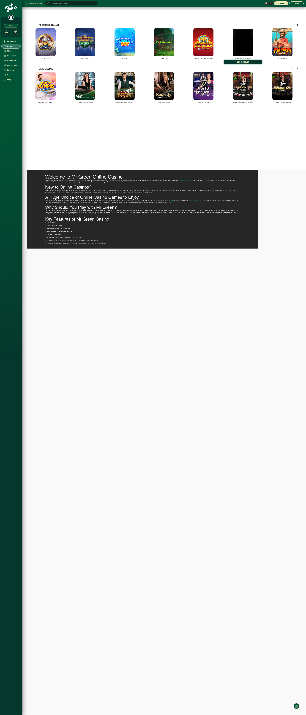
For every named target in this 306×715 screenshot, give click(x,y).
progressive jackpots (196, 200)
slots (180, 180)
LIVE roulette (170, 200)
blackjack (190, 180)
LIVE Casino (206, 180)
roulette (184, 180)
